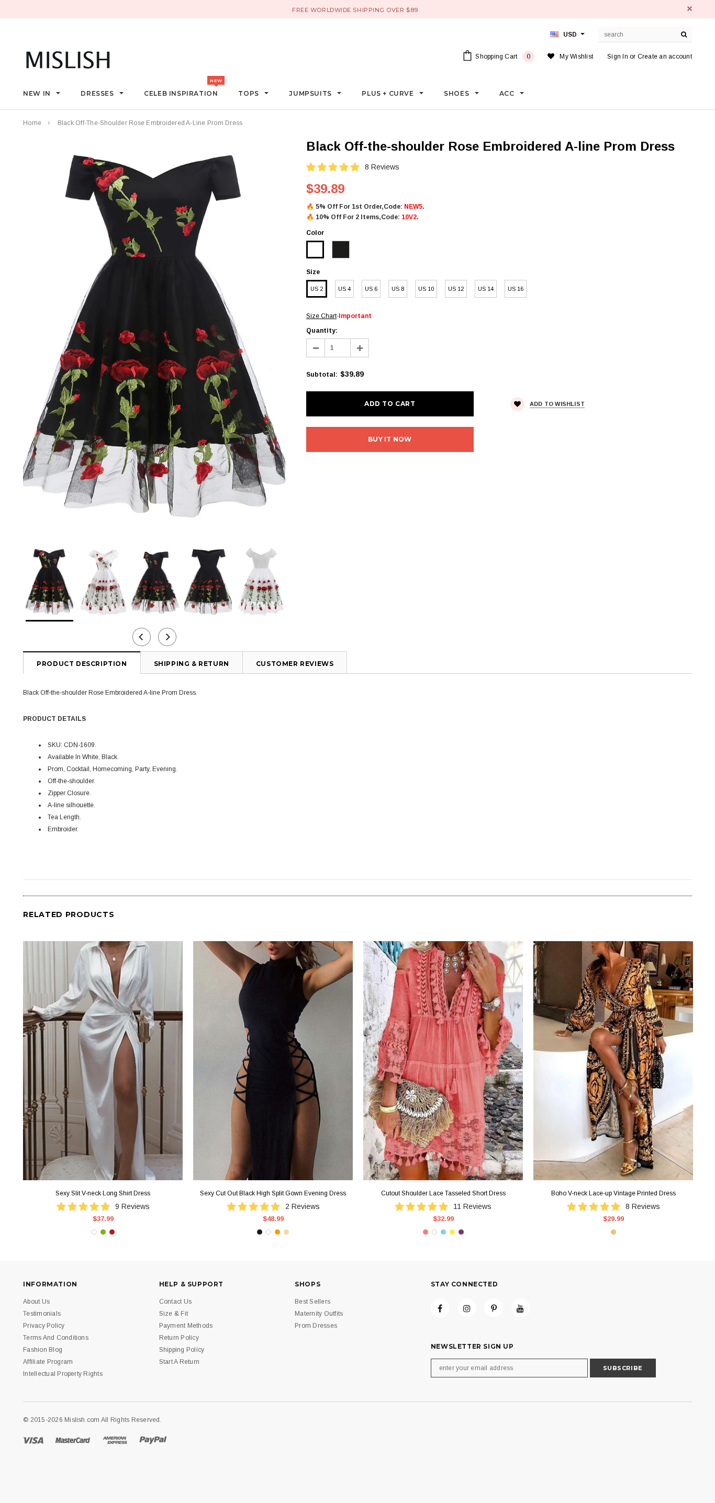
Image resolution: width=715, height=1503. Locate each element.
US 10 (426, 289)
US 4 (344, 289)
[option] (154, 335)
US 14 (486, 289)
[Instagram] (466, 1307)
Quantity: (322, 330)
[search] (684, 34)
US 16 (515, 289)
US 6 (371, 289)
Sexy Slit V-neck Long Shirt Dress (102, 1193)
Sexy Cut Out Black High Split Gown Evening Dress (273, 1193)
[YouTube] (520, 1307)
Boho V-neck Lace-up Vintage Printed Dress (613, 1193)
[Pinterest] (493, 1307)
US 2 (316, 289)
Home (32, 123)
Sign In (617, 56)
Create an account (665, 56)
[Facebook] (440, 1307)
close (689, 8)
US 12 (456, 289)
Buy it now (389, 439)
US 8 (398, 289)
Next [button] (167, 637)
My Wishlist (576, 56)
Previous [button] (141, 637)
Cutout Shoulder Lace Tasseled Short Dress (443, 1193)
